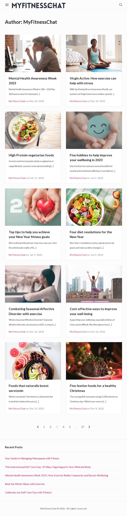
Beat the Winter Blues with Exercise (25, 483)
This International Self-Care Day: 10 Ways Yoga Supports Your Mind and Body (48, 466)
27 (83, 427)
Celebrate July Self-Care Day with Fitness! (28, 492)
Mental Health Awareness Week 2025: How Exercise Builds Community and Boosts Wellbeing (56, 475)
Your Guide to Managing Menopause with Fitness (32, 458)
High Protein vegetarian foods (31, 155)
